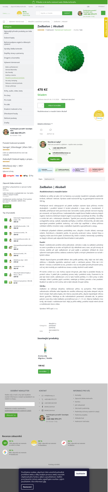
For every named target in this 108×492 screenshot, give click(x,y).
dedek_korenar (49, 407)
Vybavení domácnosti (12, 62)
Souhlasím (80, 473)
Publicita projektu (81, 415)
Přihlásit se (11, 415)
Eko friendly (9, 72)
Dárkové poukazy (10, 118)
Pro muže (7, 100)
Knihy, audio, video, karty (13, 91)
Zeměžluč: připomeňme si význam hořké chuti (17, 187)
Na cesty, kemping (11, 80)
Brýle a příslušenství (11, 67)
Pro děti (7, 104)
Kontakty (5, 7)
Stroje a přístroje (10, 86)
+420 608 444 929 (50, 403)
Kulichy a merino (10, 75)
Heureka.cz (43, 445)
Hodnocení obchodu (82, 421)
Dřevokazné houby (11, 113)
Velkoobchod (79, 418)
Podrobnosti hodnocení (63, 30)
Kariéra (31, 7)
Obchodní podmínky (82, 408)
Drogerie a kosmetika (12, 58)
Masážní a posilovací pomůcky (14, 78)
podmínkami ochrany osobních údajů (18, 411)
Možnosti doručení (68, 99)
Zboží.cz (72, 445)
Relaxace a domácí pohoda (13, 83)
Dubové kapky (9, 38)
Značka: (78, 30)
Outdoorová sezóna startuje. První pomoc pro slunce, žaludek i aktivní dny (17, 200)
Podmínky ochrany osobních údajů (87, 412)
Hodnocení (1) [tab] (49, 179)
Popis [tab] (40, 179)
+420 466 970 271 (90, 14)
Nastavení (27, 487)
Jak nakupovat (40, 7)
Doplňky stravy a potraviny (14, 53)
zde (44, 481)
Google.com (14, 454)
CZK (88, 7)
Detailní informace (44, 124)
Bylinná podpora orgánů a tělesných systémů (17, 43)
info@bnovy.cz (49, 396)
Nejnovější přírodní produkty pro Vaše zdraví (18, 32)
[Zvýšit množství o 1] (45, 104)
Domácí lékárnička (11, 70)
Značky (6, 123)
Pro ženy (7, 95)
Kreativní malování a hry (13, 109)
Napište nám (55, 159)
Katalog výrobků (54, 464)
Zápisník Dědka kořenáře (18, 7)
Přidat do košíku (54, 106)
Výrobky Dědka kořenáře (13, 49)
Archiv (7, 206)
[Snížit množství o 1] (45, 106)
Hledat (67, 13)
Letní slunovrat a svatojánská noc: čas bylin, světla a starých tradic (18, 194)
